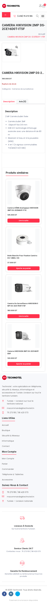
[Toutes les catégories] (6, 14)
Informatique (8, 441)
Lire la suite (23, 220)
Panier (5, 464)
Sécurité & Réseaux (11, 435)
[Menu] (42, 16)
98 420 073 (23, 492)
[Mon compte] (40, 6)
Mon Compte (8, 458)
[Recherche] (37, 16)
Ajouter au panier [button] (23, 268)
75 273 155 (11, 492)
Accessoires (7, 479)
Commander (8, 469)
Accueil (41, 34)
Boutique (6, 430)
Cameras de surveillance (22, 89)
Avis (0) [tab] (22, 101)
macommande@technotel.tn (20, 408)
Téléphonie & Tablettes (12, 474)
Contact (6, 446)
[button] (16, 47)
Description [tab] (9, 101)
